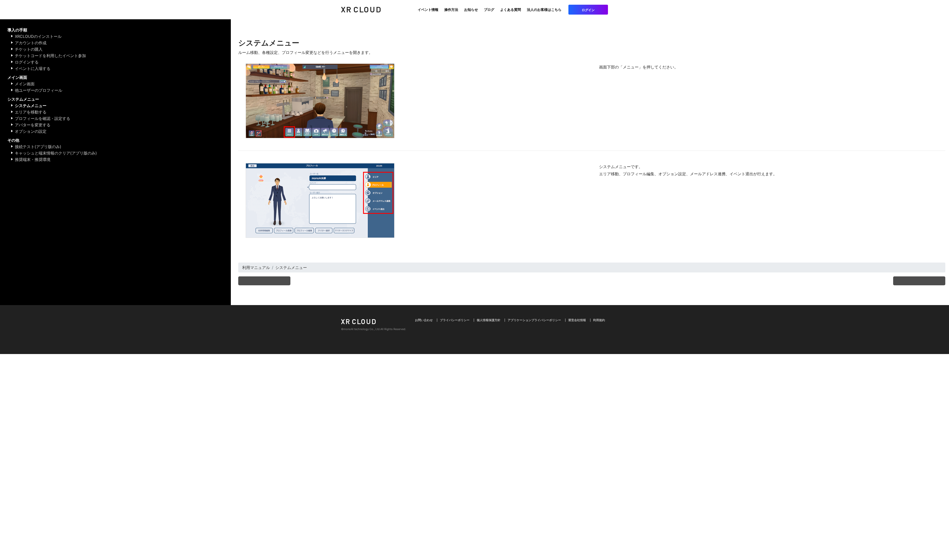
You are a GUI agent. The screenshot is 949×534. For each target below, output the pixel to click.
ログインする (27, 62)
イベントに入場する (32, 68)
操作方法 (451, 9)
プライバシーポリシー (455, 320)
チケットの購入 (29, 49)
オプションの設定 (30, 131)
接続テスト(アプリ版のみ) (38, 146)
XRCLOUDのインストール (38, 36)
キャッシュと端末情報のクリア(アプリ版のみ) (56, 153)
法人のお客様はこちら (544, 9)
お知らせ (471, 9)
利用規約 (599, 320)
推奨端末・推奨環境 (32, 159)
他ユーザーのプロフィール (38, 90)
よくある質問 (510, 9)
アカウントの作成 (30, 42)
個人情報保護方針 (488, 320)
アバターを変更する (32, 124)
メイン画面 (25, 83)
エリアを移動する (30, 112)
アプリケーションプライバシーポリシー (534, 320)
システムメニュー (30, 105)
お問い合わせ (424, 320)
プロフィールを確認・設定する (42, 118)
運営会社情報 (577, 320)
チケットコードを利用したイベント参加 (50, 55)
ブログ (489, 9)
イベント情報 (428, 9)
